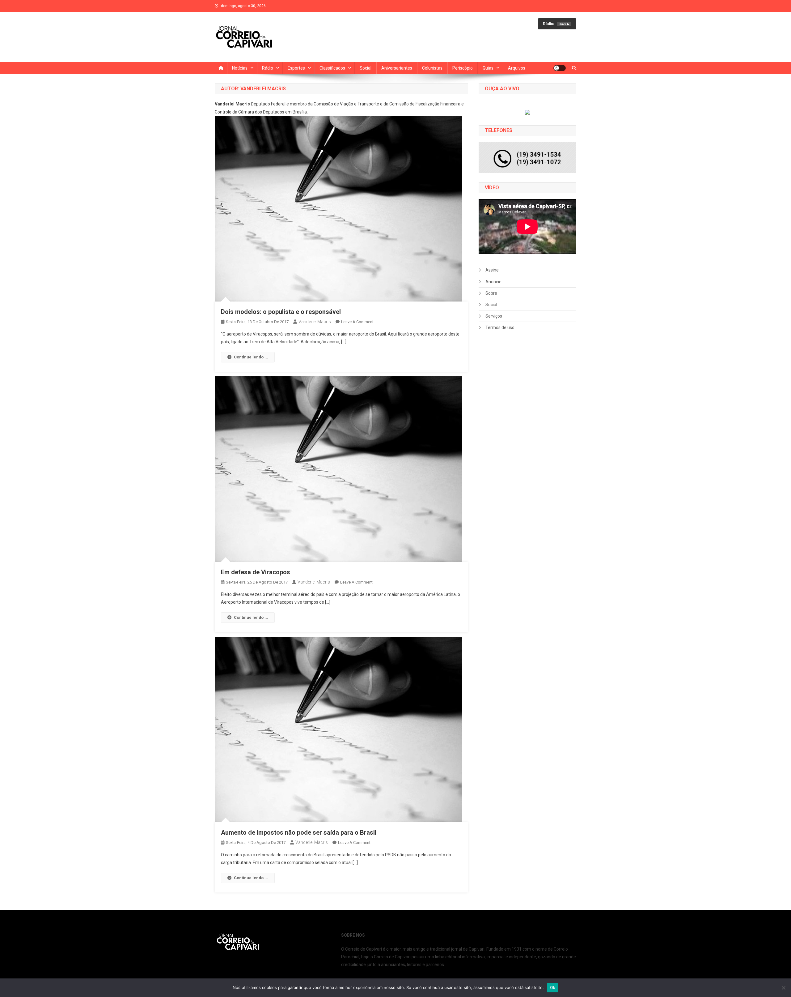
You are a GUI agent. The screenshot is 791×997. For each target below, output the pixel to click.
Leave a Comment (357, 321)
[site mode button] (559, 68)
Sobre (491, 293)
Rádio (267, 68)
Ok (553, 987)
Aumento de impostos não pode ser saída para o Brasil (298, 832)
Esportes (296, 68)
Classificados (332, 68)
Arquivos (516, 68)
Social (365, 68)
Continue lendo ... (251, 357)
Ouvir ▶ (564, 24)
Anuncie (493, 281)
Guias (488, 68)
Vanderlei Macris (314, 321)
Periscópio (462, 68)
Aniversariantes (396, 68)
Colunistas (432, 68)
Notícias (239, 68)
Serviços (493, 316)
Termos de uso (499, 327)
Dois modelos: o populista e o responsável (281, 311)
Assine (492, 269)
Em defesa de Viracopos (255, 572)
